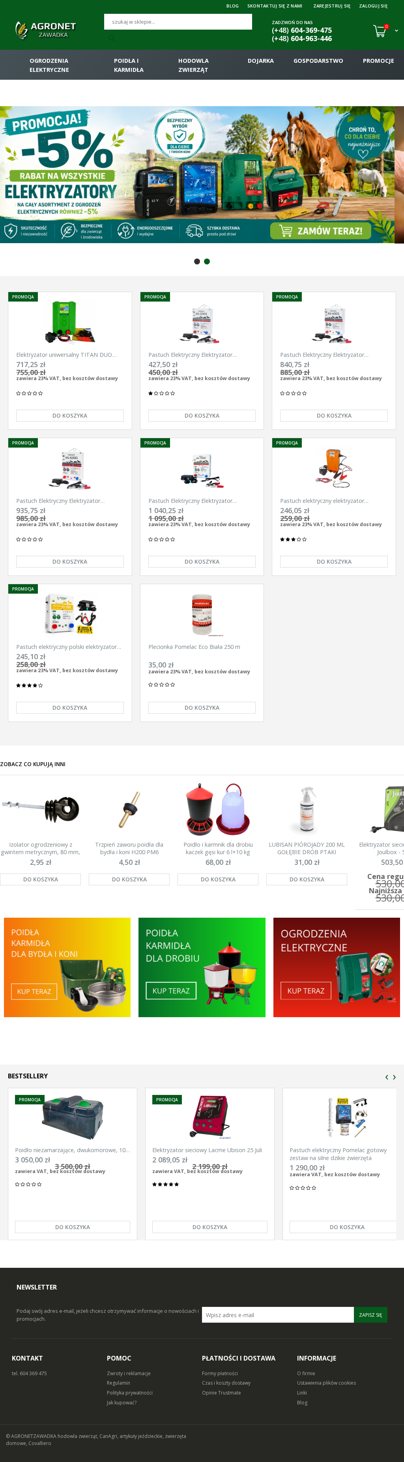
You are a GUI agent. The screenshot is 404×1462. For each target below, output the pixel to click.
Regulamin (118, 1383)
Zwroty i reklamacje (129, 1373)
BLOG (232, 6)
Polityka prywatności (130, 1392)
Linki (302, 1392)
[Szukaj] (113, 39)
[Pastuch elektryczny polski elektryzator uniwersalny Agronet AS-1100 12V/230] (70, 614)
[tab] (197, 261)
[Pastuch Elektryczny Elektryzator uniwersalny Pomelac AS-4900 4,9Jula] (334, 322)
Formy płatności (220, 1373)
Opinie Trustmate (221, 1392)
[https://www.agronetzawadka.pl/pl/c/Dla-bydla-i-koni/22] (336, 967)
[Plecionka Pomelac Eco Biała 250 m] (202, 614)
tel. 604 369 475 (29, 1373)
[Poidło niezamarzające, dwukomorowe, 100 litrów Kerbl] (72, 1117)
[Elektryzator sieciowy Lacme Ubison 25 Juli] (209, 1117)
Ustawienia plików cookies (326, 1383)
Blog (302, 1402)
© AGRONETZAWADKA (32, 1436)
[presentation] (387, 1077)
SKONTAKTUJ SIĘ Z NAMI (275, 6)
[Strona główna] (55, 31)
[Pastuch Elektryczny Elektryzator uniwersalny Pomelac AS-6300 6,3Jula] (70, 468)
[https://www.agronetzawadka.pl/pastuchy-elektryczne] (67, 967)
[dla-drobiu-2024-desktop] (202, 174)
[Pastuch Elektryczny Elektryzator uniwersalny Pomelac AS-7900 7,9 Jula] (202, 468)
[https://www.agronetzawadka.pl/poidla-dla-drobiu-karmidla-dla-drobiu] (201, 967)
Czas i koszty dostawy (226, 1383)
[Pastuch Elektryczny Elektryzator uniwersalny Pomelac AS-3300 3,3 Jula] (202, 322)
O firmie (306, 1373)
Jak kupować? (122, 1402)
